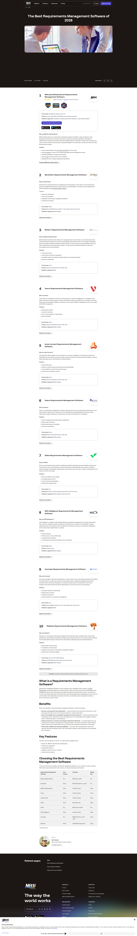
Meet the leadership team (95, 912)
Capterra (65, 98)
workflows (48, 151)
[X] (42, 908)
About (90, 903)
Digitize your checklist (94, 895)
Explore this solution (45, 216)
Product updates (66, 892)
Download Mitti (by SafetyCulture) (52, 121)
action (47, 155)
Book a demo (65, 889)
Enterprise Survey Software (54, 869)
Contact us (91, 889)
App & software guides (68, 906)
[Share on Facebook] (111, 79)
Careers (90, 906)
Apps (29, 7)
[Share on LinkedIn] (108, 79)
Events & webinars (93, 915)
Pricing (64, 886)
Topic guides (65, 912)
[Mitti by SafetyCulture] (28, 3)
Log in (97, 3)
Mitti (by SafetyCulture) (68, 895)
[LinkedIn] (44, 908)
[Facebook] (47, 908)
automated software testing (59, 187)
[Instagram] (50, 908)
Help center (91, 886)
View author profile (56, 843)
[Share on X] (104, 79)
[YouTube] (39, 908)
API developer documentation (96, 892)
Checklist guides (66, 909)
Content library (66, 903)
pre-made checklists (62, 149)
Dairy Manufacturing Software (55, 862)
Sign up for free (106, 3)
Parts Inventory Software (53, 865)
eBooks (64, 915)
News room (91, 909)
